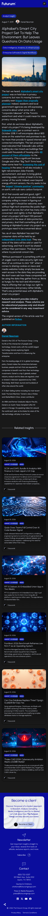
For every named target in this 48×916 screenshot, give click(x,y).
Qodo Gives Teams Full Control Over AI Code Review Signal (21, 528)
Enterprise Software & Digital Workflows (19, 53)
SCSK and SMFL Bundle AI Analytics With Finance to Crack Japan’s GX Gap (22, 469)
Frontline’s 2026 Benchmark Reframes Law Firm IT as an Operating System (23, 644)
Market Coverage (11, 464)
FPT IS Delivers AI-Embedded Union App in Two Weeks (23, 587)
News (22, 464)
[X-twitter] (22, 899)
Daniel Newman (27, 22)
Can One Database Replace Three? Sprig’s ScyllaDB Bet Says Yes (23, 701)
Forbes (18, 319)
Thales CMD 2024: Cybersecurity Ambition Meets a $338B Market (23, 760)
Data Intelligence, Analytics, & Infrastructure (21, 48)
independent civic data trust (16, 239)
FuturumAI (11, 489)
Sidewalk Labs (9, 130)
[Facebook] (30, 899)
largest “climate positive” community (25, 186)
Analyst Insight (9, 16)
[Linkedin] (18, 899)
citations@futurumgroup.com (24, 887)
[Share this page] (5, 904)
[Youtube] (26, 899)
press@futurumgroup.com (24, 893)
